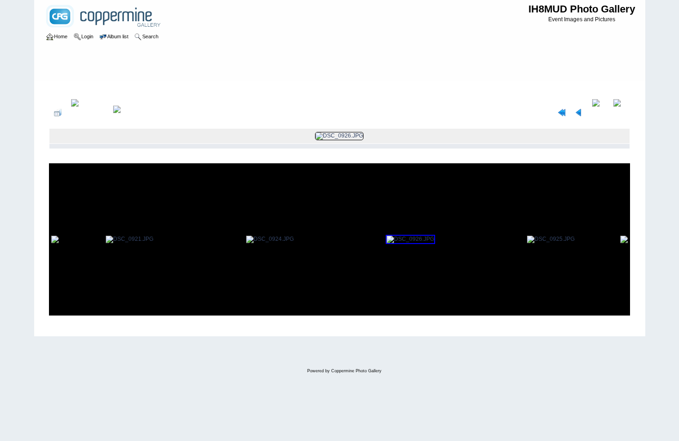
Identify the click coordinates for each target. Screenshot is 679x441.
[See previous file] (578, 112)
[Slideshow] (127, 112)
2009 (86, 89)
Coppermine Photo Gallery (356, 371)
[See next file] (598, 112)
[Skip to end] (619, 112)
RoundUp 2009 (118, 89)
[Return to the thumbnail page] (57, 112)
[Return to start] (561, 112)
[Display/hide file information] (87, 112)
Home (66, 89)
